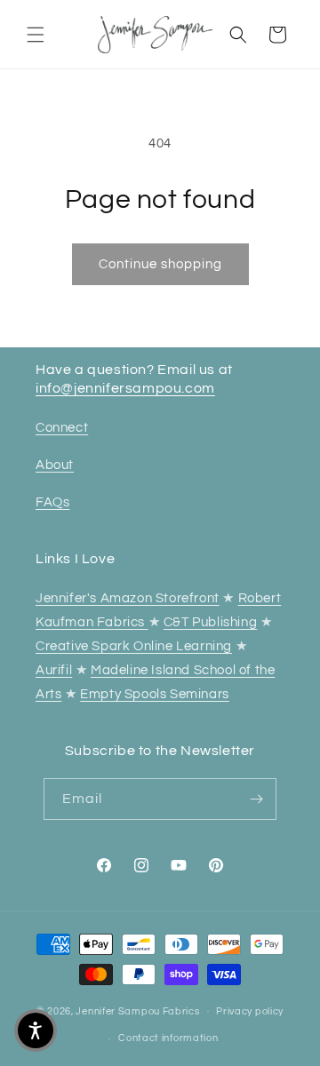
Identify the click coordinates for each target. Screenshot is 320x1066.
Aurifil (54, 670)
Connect (62, 427)
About (55, 465)
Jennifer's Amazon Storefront (128, 598)
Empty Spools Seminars (154, 694)
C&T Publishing (210, 622)
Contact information (168, 1038)
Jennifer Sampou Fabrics (137, 1010)
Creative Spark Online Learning (134, 646)
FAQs (52, 502)
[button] (35, 34)
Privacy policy (250, 1011)
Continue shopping (160, 264)
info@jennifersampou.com (125, 388)
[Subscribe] (256, 799)
